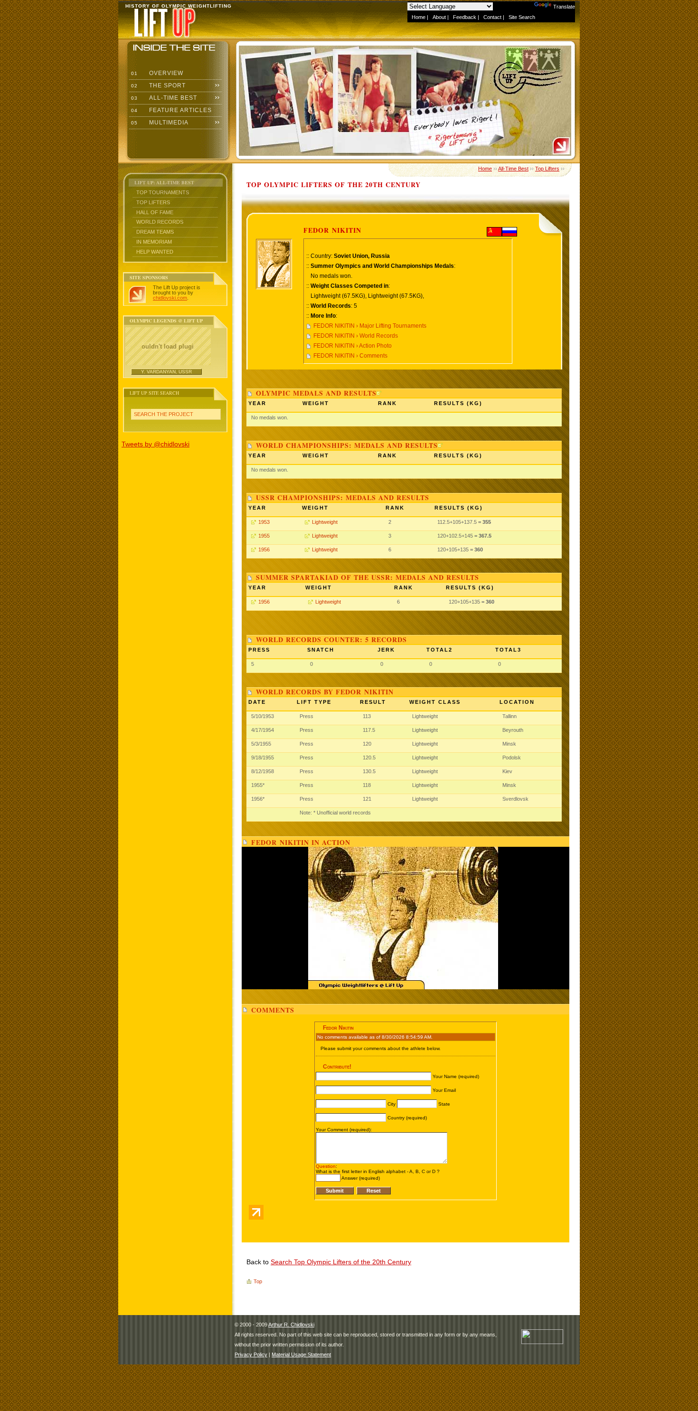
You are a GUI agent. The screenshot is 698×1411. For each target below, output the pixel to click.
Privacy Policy (251, 1354)
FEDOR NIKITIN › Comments (350, 355)
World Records (159, 222)
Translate (564, 6)
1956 (264, 549)
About (439, 17)
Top (258, 1281)
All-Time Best (163, 98)
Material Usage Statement (301, 1354)
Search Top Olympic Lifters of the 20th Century (341, 1262)
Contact (492, 17)
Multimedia (159, 122)
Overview (156, 73)
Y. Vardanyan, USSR (166, 371)
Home (418, 17)
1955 (264, 536)
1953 (264, 522)
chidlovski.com (170, 298)
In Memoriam (154, 242)
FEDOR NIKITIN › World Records (355, 335)
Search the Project (163, 414)
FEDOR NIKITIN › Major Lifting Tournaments (369, 325)
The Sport (157, 85)
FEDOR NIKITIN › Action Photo (352, 345)
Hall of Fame (154, 212)
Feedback (464, 17)
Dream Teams (155, 232)
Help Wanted (154, 252)
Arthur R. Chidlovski (291, 1324)
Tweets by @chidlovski (155, 444)
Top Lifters (153, 202)
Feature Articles (170, 110)
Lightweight (325, 522)
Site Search (522, 17)
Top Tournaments (162, 192)
